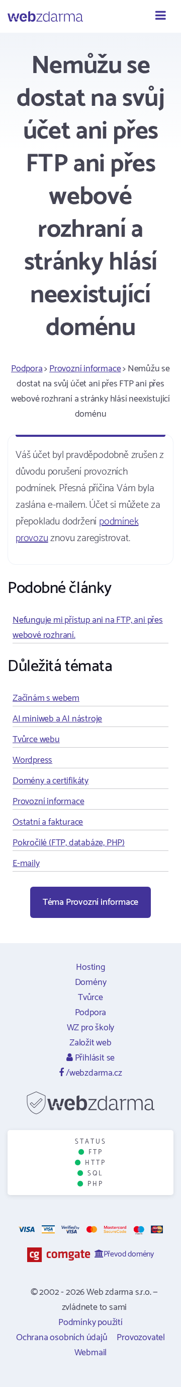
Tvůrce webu (36, 739)
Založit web (90, 1042)
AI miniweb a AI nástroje (57, 718)
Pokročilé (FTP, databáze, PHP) (69, 842)
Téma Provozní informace (90, 902)
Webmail (90, 1352)
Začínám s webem (46, 698)
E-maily (26, 863)
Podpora (27, 368)
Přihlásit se (94, 1058)
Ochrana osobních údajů (62, 1337)
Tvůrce (90, 997)
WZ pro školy (91, 1027)
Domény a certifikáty (50, 780)
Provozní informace (85, 368)
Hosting (90, 967)
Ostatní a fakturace (48, 822)
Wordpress (32, 760)
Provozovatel (141, 1337)
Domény (91, 982)
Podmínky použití (90, 1322)
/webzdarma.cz (93, 1073)
